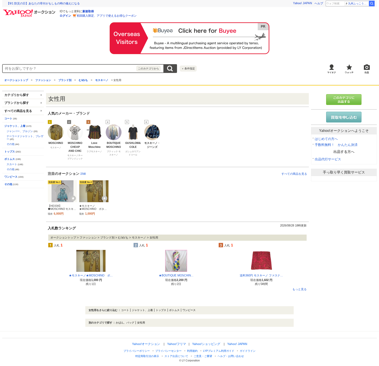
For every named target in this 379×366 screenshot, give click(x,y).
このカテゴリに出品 (344, 99)
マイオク (331, 72)
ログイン (65, 15)
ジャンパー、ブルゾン (20, 131)
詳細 (83, 173)
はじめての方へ (326, 139)
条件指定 (188, 68)
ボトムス (9, 159)
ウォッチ (349, 72)
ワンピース (11, 176)
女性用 (141, 322)
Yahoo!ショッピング (206, 344)
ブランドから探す (16, 102)
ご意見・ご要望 (203, 356)
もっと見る (299, 289)
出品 (367, 72)
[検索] (372, 3)
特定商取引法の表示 (147, 356)
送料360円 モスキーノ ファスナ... (261, 275)
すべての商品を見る (294, 173)
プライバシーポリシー (136, 350)
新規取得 (88, 11)
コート (8, 118)
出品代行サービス (328, 159)
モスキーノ (101, 80)
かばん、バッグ (125, 322)
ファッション (43, 80)
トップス (9, 151)
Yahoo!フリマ (176, 344)
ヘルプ (319, 3)
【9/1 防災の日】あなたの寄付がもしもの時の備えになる (43, 3)
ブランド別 (65, 80)
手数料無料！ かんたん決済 (336, 145)
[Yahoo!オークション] (29, 10)
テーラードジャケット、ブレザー (25, 138)
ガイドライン (248, 350)
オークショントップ (16, 80)
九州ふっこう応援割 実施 (358, 3)
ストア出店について (176, 356)
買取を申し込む (344, 117)
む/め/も (83, 80)
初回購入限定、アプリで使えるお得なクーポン (107, 15)
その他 (10, 144)
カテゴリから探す (16, 95)
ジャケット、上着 (14, 125)
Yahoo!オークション (146, 344)
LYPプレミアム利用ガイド (218, 350)
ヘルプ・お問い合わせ (231, 356)
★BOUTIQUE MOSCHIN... (176, 275)
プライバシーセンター (168, 350)
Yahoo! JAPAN (302, 3)
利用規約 (192, 350)
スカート (12, 164)
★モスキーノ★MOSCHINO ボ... (91, 275)
